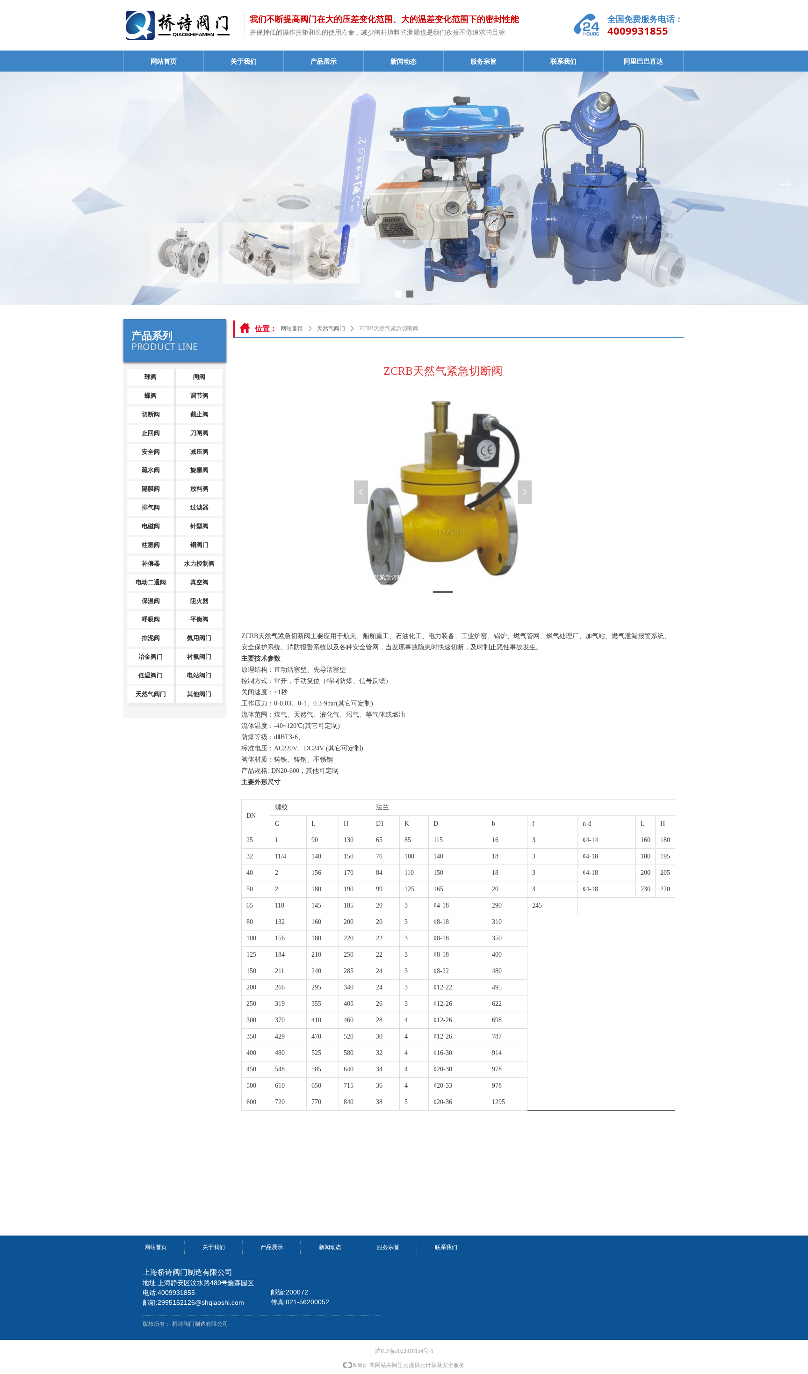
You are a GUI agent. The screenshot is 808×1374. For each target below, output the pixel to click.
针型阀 (199, 526)
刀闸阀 (199, 432)
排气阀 (151, 507)
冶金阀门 (150, 656)
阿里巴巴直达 (643, 61)
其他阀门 (199, 694)
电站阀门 (199, 675)
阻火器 (199, 600)
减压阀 (199, 451)
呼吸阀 (151, 619)
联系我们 (563, 61)
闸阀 (199, 376)
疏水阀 (151, 469)
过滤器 (199, 507)
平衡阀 (199, 619)
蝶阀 (150, 395)
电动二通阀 (151, 582)
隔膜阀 (151, 488)
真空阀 (199, 582)
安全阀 (151, 451)
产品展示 (323, 61)
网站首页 (164, 61)
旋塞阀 (199, 469)
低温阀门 (150, 675)
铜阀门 (199, 544)
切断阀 (151, 414)
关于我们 (244, 61)
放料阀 (199, 488)
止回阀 (151, 432)
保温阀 (151, 600)
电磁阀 (151, 526)
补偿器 (151, 563)
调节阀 (199, 395)
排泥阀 (151, 637)
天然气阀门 (331, 328)
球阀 (150, 376)
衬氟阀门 (199, 656)
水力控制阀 (199, 563)
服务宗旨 (483, 61)
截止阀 (199, 414)
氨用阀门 (199, 637)
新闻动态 (403, 61)
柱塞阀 (151, 544)
